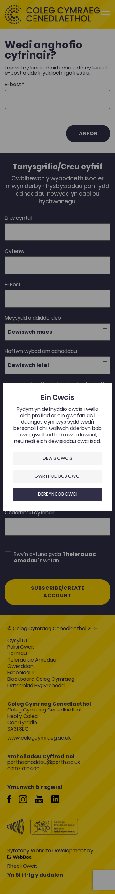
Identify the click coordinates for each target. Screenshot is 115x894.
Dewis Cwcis (57, 458)
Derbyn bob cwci (57, 494)
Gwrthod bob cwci (57, 476)
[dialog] (57, 447)
